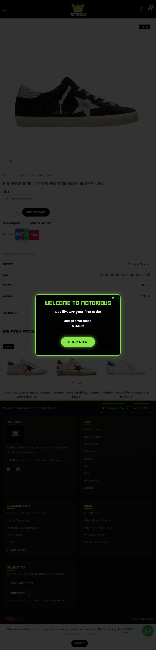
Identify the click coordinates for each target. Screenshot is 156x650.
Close (115, 298)
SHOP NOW (78, 342)
